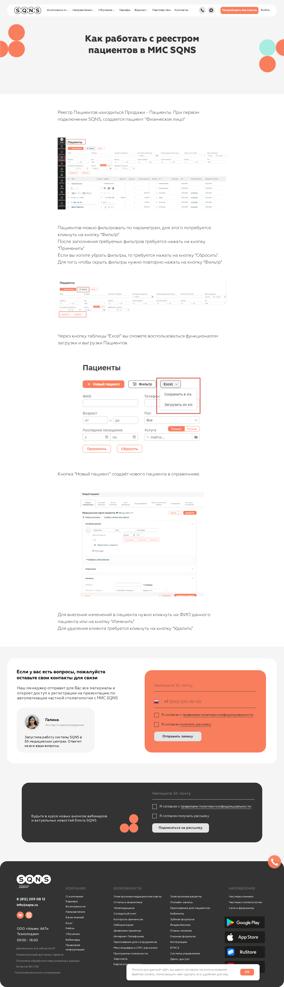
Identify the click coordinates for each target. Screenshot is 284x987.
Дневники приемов (127, 930)
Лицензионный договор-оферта (39, 954)
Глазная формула (182, 936)
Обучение (73, 934)
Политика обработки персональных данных (48, 961)
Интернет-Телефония (129, 936)
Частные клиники (241, 896)
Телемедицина (124, 908)
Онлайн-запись (181, 902)
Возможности (76, 906)
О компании (74, 896)
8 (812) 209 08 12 (31, 899)
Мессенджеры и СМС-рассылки (136, 948)
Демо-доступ (179, 959)
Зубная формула (182, 919)
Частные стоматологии (245, 902)
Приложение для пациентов (190, 908)
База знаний (75, 917)
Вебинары (73, 940)
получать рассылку (195, 724)
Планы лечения (181, 930)
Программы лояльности (131, 953)
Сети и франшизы (241, 908)
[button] (239, 10)
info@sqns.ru (27, 905)
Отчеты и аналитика (128, 902)
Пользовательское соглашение (37, 972)
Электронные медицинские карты (138, 896)
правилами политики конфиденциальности (218, 715)
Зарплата (120, 959)
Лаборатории (123, 925)
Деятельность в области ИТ (35, 948)
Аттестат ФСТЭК (27, 966)
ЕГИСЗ (174, 948)
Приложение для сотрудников (135, 942)
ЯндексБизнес (180, 925)
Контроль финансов (128, 919)
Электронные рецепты (186, 896)
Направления (75, 912)
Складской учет (125, 913)
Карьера (72, 901)
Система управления (185, 953)
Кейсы (70, 928)
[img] (202, 10)
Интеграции (178, 942)
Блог (69, 923)
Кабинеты (177, 913)
